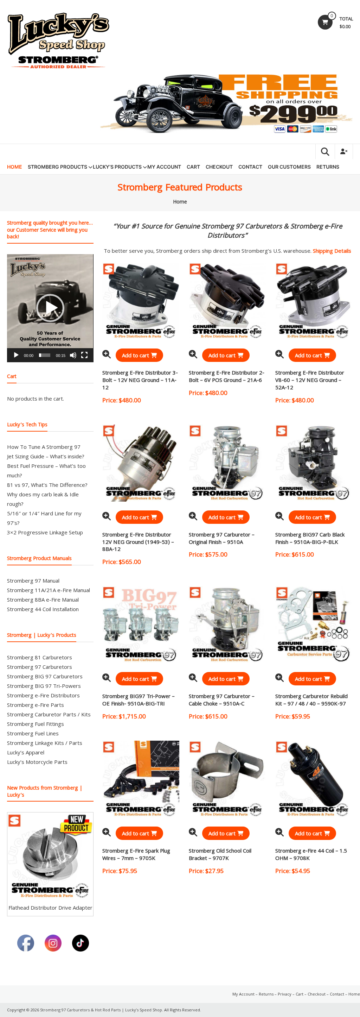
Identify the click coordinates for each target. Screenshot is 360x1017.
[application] (50, 308)
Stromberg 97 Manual (33, 580)
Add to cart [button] (135, 355)
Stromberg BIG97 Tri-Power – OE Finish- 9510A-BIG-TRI (138, 700)
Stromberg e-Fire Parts (35, 704)
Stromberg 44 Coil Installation (43, 609)
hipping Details (333, 250)
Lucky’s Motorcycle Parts (37, 761)
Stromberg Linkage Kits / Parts (44, 742)
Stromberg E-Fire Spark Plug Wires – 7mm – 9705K (136, 855)
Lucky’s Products (117, 167)
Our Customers (289, 167)
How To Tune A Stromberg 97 (44, 446)
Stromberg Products (57, 167)
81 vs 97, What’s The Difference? (47, 484)
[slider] (44, 355)
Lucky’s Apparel (25, 752)
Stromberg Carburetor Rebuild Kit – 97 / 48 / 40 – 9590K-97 (311, 700)
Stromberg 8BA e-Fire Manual (43, 599)
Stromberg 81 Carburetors (39, 657)
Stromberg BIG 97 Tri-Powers (44, 685)
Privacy (284, 994)
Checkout (219, 167)
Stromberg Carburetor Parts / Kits (49, 714)
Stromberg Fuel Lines (33, 733)
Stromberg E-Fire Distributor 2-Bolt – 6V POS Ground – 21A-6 (226, 377)
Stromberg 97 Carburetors (39, 666)
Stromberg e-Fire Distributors (43, 695)
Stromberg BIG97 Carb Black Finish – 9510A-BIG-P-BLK (310, 539)
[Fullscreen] (84, 355)
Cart (193, 167)
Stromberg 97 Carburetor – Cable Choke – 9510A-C (222, 700)
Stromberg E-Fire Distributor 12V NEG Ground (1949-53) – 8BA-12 (138, 543)
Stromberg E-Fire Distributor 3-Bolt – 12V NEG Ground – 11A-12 (140, 381)
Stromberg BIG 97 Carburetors (45, 676)
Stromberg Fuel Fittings (35, 723)
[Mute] (73, 355)
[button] (50, 308)
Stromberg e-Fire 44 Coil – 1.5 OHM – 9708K (311, 855)
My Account (164, 167)
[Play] (16, 355)
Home (14, 167)
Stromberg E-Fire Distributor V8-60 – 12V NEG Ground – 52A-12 (309, 381)
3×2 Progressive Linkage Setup (45, 532)
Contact (250, 167)
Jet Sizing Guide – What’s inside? (45, 456)
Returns (327, 167)
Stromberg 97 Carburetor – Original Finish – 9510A (222, 539)
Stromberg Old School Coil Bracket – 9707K (220, 855)
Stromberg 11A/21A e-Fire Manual (48, 590)
